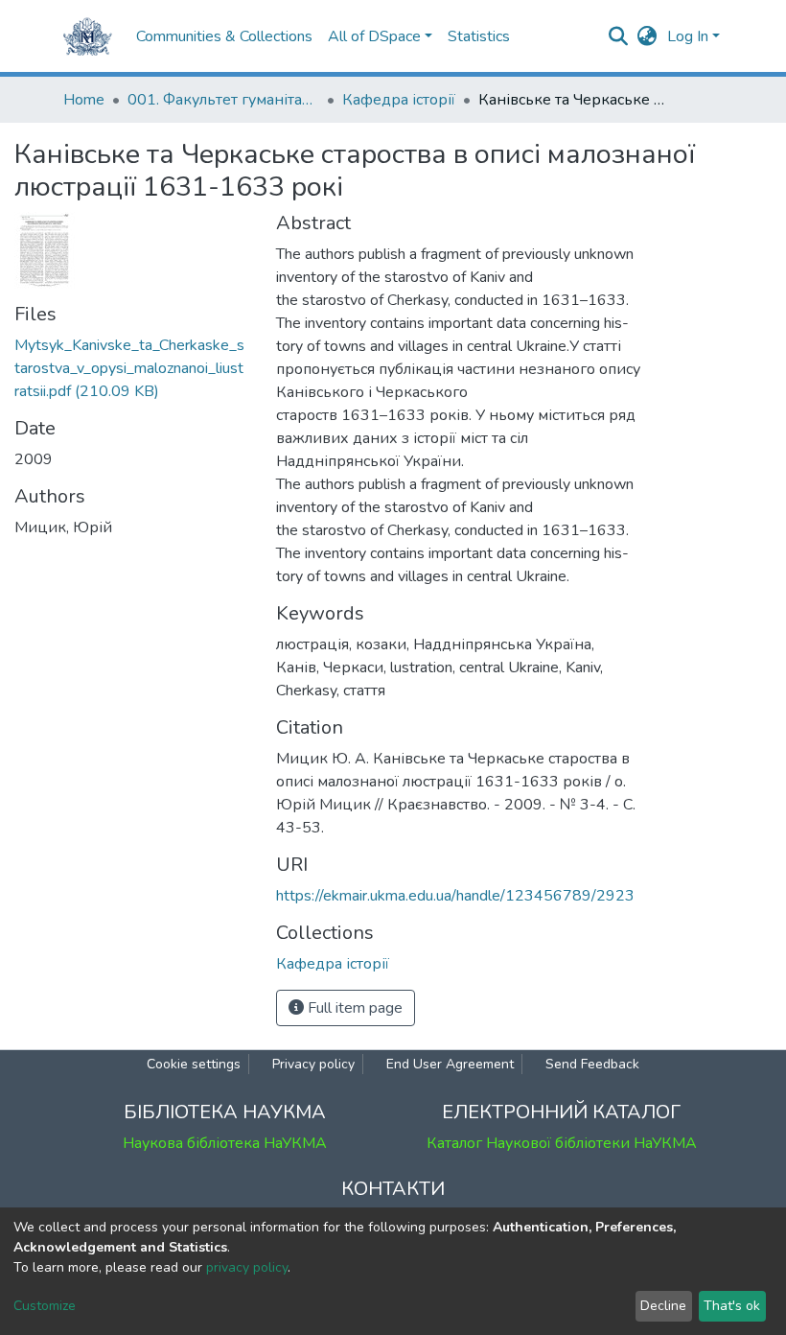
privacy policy (247, 1267)
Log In (687, 36)
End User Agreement (450, 1064)
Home (83, 99)
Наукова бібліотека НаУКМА (225, 1143)
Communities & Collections (224, 36)
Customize (44, 1306)
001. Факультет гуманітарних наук (223, 99)
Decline (663, 1306)
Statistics (479, 36)
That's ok (732, 1306)
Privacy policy (313, 1064)
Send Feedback (592, 1064)
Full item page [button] (353, 1008)
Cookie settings (194, 1064)
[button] (647, 36)
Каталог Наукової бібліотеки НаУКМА (562, 1143)
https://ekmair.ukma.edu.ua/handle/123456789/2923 (455, 895)
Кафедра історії (398, 99)
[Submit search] (619, 36)
